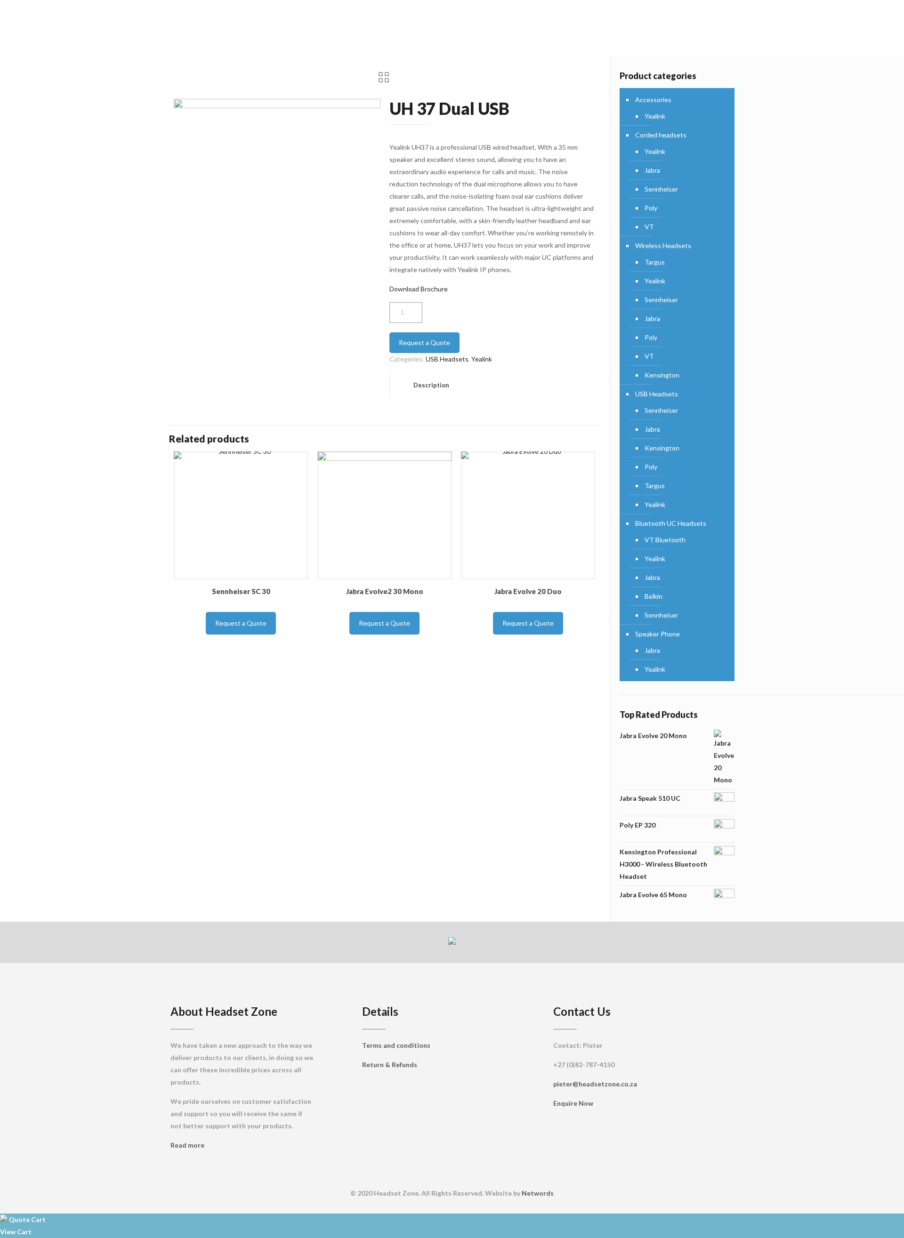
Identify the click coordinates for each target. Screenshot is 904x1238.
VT (649, 227)
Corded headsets (660, 135)
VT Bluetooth (665, 540)
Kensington (662, 375)
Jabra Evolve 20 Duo (528, 591)
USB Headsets (447, 359)
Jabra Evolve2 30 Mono (384, 591)
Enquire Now (573, 1103)
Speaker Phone (657, 634)
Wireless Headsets (663, 245)
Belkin (653, 596)
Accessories (653, 100)
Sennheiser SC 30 (241, 591)
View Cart (16, 1232)
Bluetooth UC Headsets (670, 523)
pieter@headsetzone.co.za (595, 1084)
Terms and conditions (396, 1045)
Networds (538, 1193)
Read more (187, 1145)
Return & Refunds (389, 1065)
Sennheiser (661, 189)
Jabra (652, 170)
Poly (651, 208)
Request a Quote (424, 342)
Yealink (481, 359)
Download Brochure (418, 289)
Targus (655, 262)
